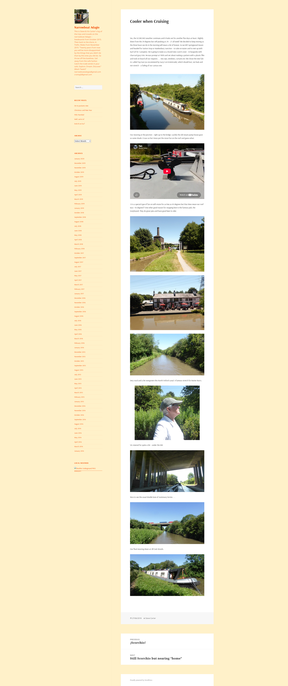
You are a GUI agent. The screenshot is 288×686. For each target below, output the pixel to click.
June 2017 (77, 271)
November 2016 (80, 302)
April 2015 (78, 388)
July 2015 (77, 374)
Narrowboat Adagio (86, 27)
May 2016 (77, 329)
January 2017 (79, 293)
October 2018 (79, 212)
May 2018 (77, 235)
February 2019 (79, 203)
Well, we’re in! (79, 119)
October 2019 (79, 172)
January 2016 (79, 347)
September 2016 (80, 311)
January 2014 (79, 451)
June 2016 (78, 325)
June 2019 (78, 185)
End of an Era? (79, 124)
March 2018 (78, 244)
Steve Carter (150, 618)
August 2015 (78, 370)
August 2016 (78, 316)
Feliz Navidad (79, 115)
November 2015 (79, 356)
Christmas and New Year (83, 110)
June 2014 (78, 433)
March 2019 (78, 199)
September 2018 (80, 217)
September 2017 (80, 257)
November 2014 (80, 410)
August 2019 (78, 176)
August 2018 (78, 221)
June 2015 (77, 379)
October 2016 (79, 307)
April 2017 (78, 280)
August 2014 (78, 424)
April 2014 (78, 442)
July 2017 (77, 266)
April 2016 (78, 334)
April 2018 (78, 239)
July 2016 (77, 320)
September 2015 (80, 365)
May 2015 (77, 383)
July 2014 (77, 428)
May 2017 (77, 275)
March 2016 (78, 338)
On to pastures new (81, 106)
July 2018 (77, 226)
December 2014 (79, 406)
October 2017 (79, 253)
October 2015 (79, 361)
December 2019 (79, 163)
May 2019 (77, 190)
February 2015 (79, 397)
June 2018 (78, 230)
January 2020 (79, 159)
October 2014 (79, 415)
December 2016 (79, 298)
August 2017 (78, 262)
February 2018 (79, 248)
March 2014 (78, 446)
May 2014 (77, 437)
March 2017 (78, 284)
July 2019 (77, 181)
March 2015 (78, 392)
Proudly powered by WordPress (141, 680)
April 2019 (78, 194)
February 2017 (79, 289)
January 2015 (79, 401)
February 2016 (79, 343)
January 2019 (79, 208)
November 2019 (80, 167)
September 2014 (80, 419)
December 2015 (79, 352)
